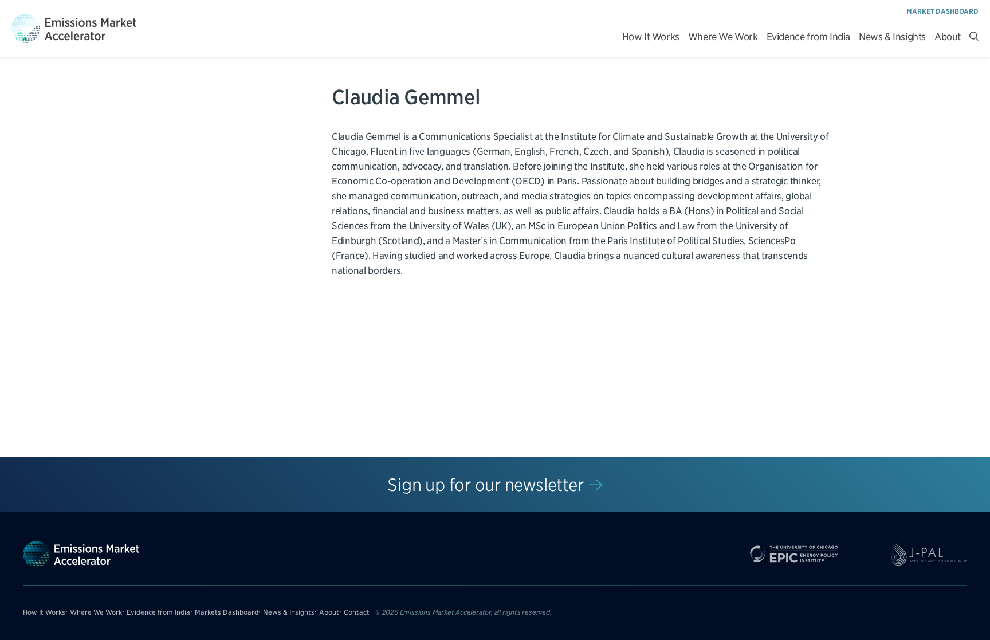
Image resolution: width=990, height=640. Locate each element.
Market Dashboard (942, 11)
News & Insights (892, 37)
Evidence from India (808, 37)
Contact (357, 612)
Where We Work (723, 37)
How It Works (650, 37)
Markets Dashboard (226, 612)
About (947, 37)
